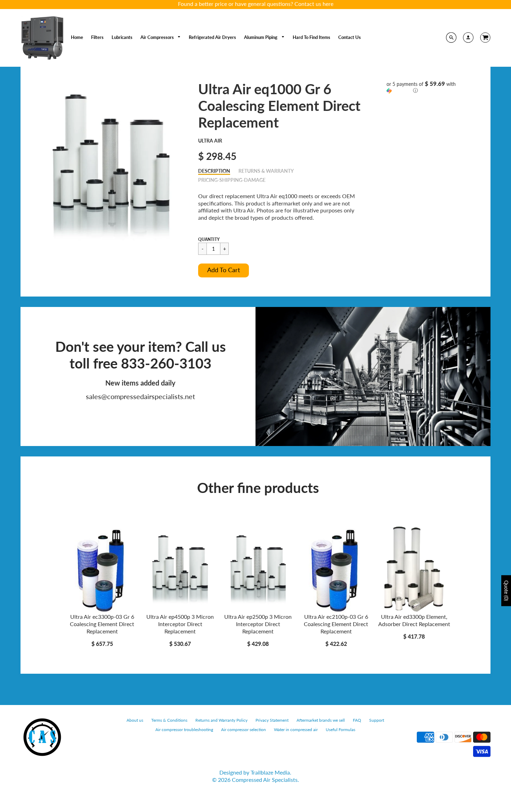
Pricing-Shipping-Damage (232, 180)
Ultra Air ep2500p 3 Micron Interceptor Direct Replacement (258, 623)
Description (214, 171)
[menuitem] (77, 37)
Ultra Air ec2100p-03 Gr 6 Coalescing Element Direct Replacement (336, 623)
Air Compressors (157, 37)
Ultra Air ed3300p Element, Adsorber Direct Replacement (414, 620)
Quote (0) (506, 590)
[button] (223, 270)
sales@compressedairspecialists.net (140, 396)
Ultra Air (210, 141)
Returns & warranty (266, 171)
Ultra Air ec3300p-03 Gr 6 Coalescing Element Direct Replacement (102, 623)
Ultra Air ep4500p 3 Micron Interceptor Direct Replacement (180, 623)
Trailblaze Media (270, 772)
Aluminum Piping (261, 37)
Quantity (209, 239)
